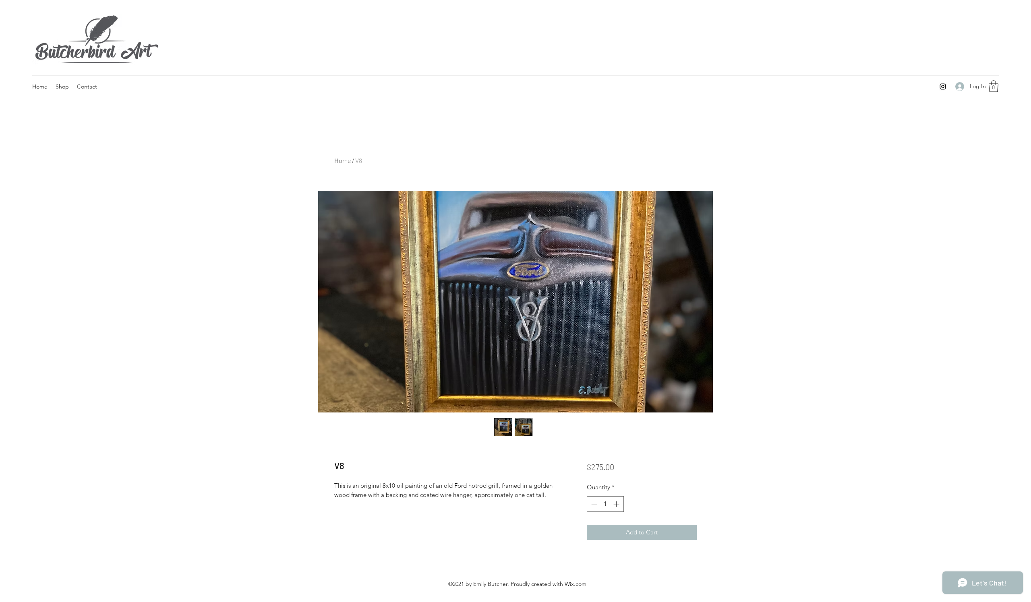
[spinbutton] (605, 504)
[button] (993, 86)
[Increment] (617, 504)
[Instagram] (943, 86)
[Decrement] (593, 504)
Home (342, 160)
